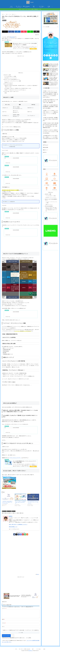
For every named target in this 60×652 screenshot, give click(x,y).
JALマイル (13, 511)
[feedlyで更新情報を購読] (17, 529)
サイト (3, 626)
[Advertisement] (20, 63)
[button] (36, 32)
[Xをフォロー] (11, 529)
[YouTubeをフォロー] (15, 529)
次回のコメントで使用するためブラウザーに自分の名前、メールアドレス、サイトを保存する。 (21, 630)
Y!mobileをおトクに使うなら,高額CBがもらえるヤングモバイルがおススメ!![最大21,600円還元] (50, 132)
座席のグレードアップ (9, 82)
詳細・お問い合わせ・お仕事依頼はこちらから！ (18, 524)
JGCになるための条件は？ (49, 206)
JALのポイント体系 (7, 74)
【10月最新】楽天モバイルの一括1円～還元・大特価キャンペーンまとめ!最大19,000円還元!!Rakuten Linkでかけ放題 (50, 137)
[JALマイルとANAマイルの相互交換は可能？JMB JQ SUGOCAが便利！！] (20, 497)
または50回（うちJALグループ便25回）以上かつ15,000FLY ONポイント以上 (18, 88)
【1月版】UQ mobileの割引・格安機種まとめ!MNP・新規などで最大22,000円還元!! (50, 119)
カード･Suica (9, 511)
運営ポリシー (45, 149)
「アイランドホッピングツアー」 (15, 457)
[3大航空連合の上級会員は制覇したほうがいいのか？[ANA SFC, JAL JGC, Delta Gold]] (8, 497)
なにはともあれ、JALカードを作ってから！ (11, 91)
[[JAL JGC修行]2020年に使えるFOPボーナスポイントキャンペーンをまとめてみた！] (33, 497)
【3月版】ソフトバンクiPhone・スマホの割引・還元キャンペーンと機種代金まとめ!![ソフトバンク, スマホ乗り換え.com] (50, 113)
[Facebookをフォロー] (12, 529)
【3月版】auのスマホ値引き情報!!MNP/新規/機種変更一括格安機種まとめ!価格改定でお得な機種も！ (50, 107)
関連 (6, 92)
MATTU (10, 516)
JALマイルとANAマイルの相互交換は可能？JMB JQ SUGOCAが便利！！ (20, 502)
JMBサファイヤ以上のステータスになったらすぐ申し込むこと (15, 89)
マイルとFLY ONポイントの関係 (10, 76)
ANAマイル (4, 511)
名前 (3, 619)
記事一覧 (44, 152)
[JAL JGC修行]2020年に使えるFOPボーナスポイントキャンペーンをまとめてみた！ (33, 502)
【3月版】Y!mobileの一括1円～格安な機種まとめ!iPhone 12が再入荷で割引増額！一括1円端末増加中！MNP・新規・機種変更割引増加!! (50, 125)
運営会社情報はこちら (13, 526)
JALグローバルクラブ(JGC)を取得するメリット (12, 79)
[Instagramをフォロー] (14, 529)
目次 (19, 72)
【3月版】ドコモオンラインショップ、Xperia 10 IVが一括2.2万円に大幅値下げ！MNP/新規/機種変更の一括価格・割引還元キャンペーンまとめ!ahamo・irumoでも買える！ (50, 94)
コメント (4, 608)
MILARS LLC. (30, 650)
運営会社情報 (45, 147)
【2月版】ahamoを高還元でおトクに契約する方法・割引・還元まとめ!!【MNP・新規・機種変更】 (50, 101)
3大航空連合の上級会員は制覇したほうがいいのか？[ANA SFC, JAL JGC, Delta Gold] (7, 502)
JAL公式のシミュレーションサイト (11, 77)
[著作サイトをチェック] (9, 529)
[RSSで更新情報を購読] (18, 529)
